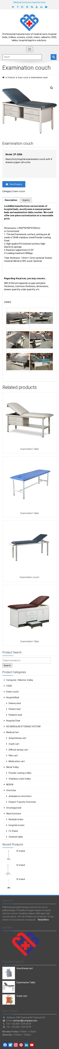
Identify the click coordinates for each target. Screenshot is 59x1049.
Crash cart (14, 744)
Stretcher (11, 790)
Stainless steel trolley (20, 778)
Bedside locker (16, 819)
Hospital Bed (12, 697)
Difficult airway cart (18, 749)
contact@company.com (25, 1020)
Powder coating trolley (20, 773)
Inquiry (26, 200)
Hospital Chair (13, 720)
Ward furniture (13, 813)
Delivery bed (15, 703)
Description (11, 200)
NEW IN (9, 784)
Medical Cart (12, 732)
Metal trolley (12, 767)
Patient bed (14, 709)
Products (11, 77)
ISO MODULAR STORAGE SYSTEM (23, 726)
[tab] (11, 200)
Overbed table (16, 837)
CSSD (9, 686)
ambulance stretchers (20, 796)
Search (7, 665)
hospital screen (16, 825)
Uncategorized (13, 808)
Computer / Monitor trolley (19, 680)
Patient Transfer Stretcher (22, 802)
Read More (43, 919)
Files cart (13, 755)
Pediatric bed (15, 715)
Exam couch (23, 77)
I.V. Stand (13, 831)
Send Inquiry (16, 184)
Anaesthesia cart (17, 738)
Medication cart (17, 761)
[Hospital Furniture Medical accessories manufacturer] (29, 22)
